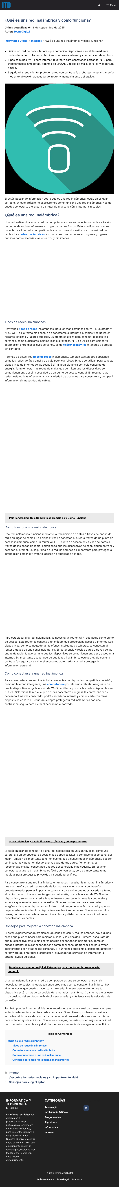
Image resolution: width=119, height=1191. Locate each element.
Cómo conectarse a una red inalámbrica (36, 1055)
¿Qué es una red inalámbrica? (26, 1040)
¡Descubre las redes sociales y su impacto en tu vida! (43, 1077)
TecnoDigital (22, 31)
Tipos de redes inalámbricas (29, 1045)
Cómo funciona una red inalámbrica (33, 1050)
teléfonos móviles (74, 344)
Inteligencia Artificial (56, 1112)
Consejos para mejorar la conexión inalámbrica (40, 1059)
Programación (53, 1117)
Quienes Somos (45, 1179)
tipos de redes (28, 328)
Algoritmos (51, 1122)
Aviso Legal (63, 1179)
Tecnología (51, 1107)
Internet (36, 40)
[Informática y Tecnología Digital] (6, 5)
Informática (51, 1127)
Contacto (77, 1179)
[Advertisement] (59, 266)
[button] (99, 5)
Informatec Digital (16, 40)
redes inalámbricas (32, 234)
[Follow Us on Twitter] (86, 1108)
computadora (56, 684)
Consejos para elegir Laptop (27, 1082)
